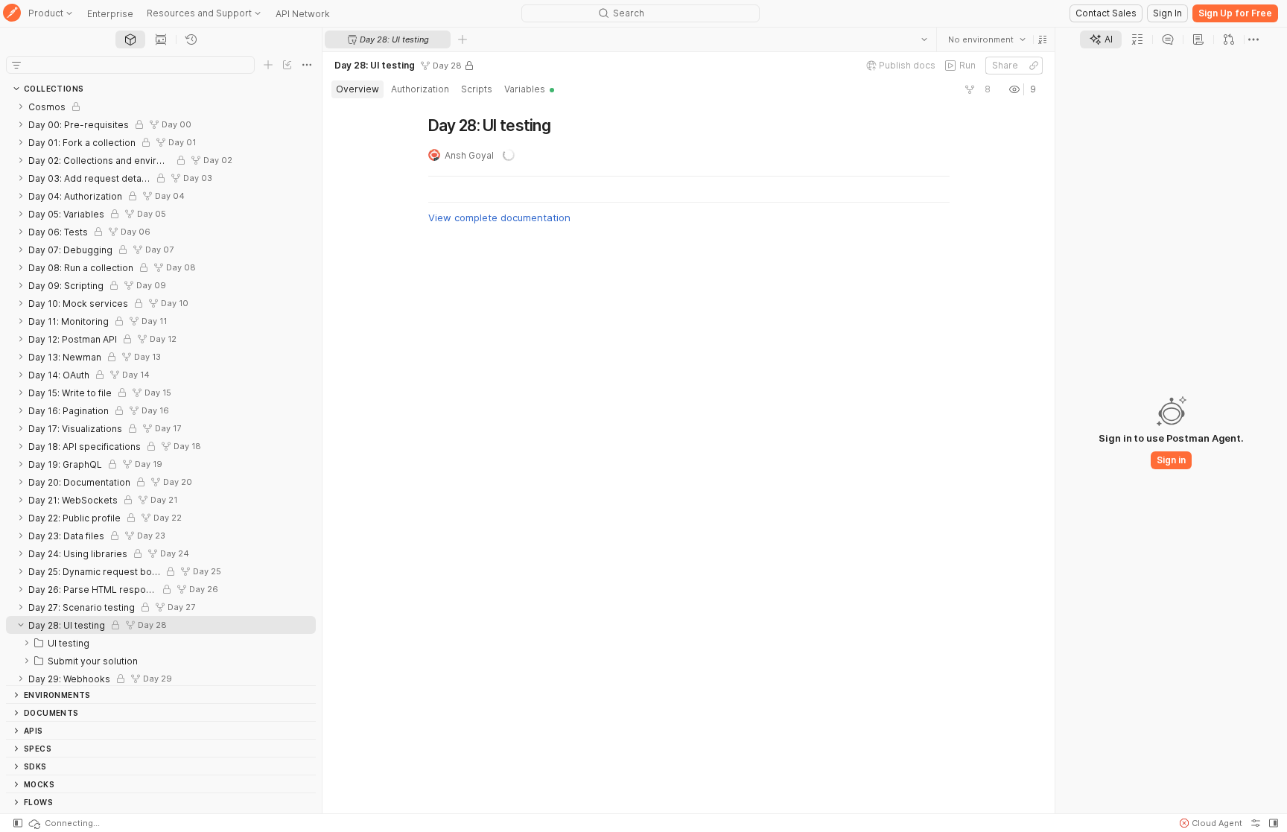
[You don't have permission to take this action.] (462, 39)
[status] (63, 823)
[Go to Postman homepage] (12, 14)
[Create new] (268, 65)
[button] (1042, 39)
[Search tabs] (923, 39)
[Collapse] (21, 625)
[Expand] (21, 106)
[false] (969, 89)
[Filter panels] (16, 64)
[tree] (161, 391)
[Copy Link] (1033, 65)
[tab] (130, 39)
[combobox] (986, 39)
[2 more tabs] (1253, 39)
